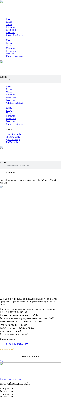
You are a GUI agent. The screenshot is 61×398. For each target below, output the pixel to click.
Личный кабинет (14, 35)
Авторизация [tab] (6, 388)
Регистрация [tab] (6, 391)
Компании (11, 29)
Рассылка (10, 32)
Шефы (9, 19)
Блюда (9, 21)
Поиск (3, 76)
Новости (10, 27)
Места (9, 24)
